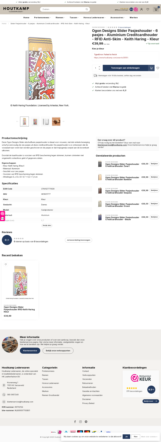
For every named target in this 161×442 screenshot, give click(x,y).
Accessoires (117, 17)
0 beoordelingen (124, 27)
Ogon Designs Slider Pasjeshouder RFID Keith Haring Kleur (19, 309)
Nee (135, 436)
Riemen (59, 17)
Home (26, 17)
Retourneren (87, 383)
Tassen (73, 17)
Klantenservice (30, 351)
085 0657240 (13, 395)
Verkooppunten (88, 375)
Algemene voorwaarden (92, 395)
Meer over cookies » (149, 437)
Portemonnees (41, 17)
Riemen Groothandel (50, 395)
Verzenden (87, 379)
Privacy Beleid (88, 403)
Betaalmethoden (89, 387)
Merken (134, 17)
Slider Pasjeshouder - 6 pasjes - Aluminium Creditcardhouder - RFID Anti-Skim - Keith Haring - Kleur (50, 23)
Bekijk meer (148, 401)
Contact (85, 371)
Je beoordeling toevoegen (78, 240)
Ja (126, 436)
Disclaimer (86, 399)
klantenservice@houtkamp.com (112, 145)
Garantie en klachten (90, 391)
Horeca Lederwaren (94, 17)
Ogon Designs (98, 27)
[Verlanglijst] (148, 9)
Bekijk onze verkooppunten (58, 351)
